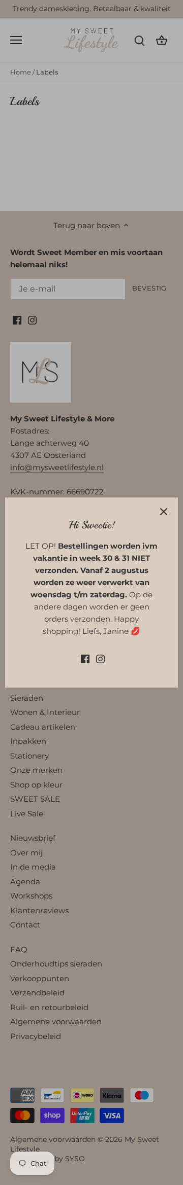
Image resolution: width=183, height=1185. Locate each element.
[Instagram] (100, 658)
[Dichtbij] (163, 511)
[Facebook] (85, 658)
